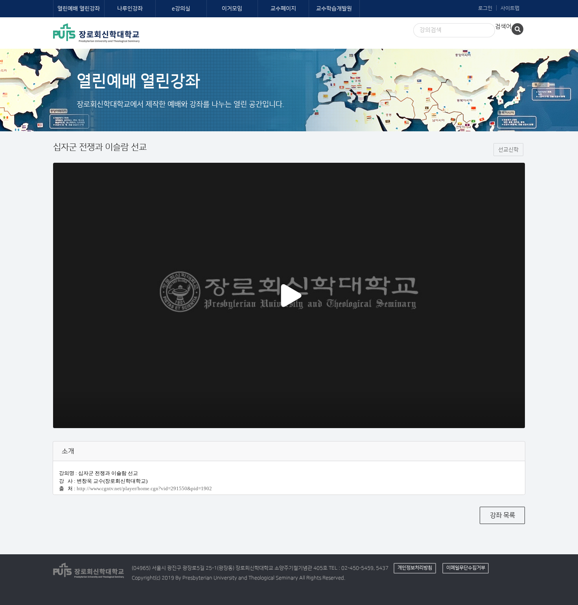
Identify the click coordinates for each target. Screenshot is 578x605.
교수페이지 (283, 9)
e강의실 (181, 9)
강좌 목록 (502, 515)
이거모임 (232, 9)
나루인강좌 (130, 9)
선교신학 (508, 150)
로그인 (485, 8)
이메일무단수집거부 (465, 567)
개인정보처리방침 (415, 567)
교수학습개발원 (334, 9)
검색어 (503, 26)
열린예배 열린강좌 (78, 9)
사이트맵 (510, 8)
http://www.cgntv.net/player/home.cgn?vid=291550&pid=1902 (144, 488)
